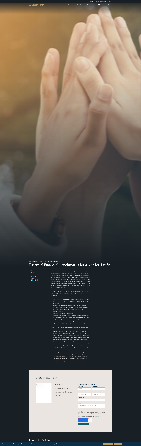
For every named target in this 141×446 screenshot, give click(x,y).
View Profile (59, 395)
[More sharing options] (39, 280)
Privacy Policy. (73, 444)
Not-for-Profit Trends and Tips (52, 261)
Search (110, 1)
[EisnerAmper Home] (36, 5)
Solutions (89, 5)
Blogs (41, 261)
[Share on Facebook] (35, 280)
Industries (80, 5)
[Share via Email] (37, 280)
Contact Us (92, 1)
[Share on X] (34, 280)
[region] (70, 444)
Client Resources (103, 1)
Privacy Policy (96, 416)
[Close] (139, 444)
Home (31, 261)
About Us (108, 5)
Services (70, 5)
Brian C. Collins (34, 276)
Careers (97, 1)
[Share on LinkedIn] (32, 280)
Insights (99, 5)
